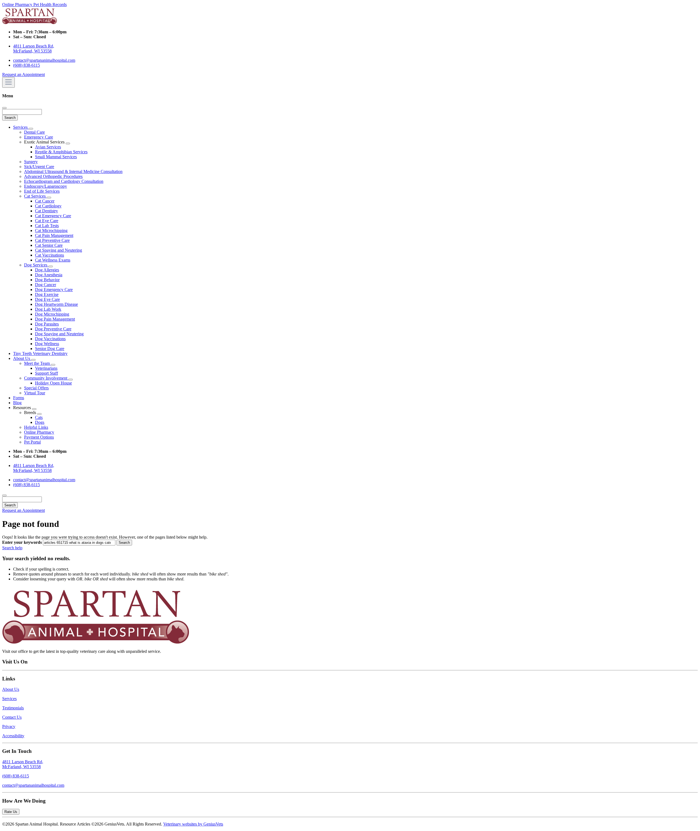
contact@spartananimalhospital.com (44, 60)
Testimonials (13, 708)
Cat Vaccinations (49, 255)
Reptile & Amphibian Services (61, 151)
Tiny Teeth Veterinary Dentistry (40, 353)
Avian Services (48, 147)
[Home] (29, 22)
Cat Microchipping (51, 230)
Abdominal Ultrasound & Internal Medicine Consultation (73, 171)
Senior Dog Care (49, 348)
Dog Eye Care (47, 299)
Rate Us (10, 812)
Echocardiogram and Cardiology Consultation (63, 181)
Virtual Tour (34, 392)
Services (21, 127)
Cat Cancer (44, 201)
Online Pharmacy (17, 4)
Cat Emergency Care (53, 215)
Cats (39, 417)
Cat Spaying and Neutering (58, 250)
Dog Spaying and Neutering (59, 333)
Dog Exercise (47, 294)
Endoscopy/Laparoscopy (45, 186)
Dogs (39, 422)
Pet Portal (32, 442)
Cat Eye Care (46, 220)
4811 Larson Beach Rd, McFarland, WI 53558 (33, 48)
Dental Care (34, 132)
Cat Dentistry (46, 211)
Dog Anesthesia (48, 274)
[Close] (4, 108)
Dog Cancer (45, 284)
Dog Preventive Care (53, 329)
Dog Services (36, 265)
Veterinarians (46, 368)
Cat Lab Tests (47, 225)
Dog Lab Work (48, 309)
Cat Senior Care (49, 245)
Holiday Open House (53, 383)
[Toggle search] (4, 495)
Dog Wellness (47, 343)
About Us (22, 358)
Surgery (31, 161)
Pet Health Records (50, 4)
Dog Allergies (47, 270)
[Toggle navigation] (8, 82)
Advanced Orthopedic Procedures (53, 176)
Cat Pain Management (54, 235)
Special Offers (36, 388)
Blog (17, 402)
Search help (12, 547)
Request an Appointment (23, 74)
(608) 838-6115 (26, 65)
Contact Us (12, 717)
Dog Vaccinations (50, 338)
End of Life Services (42, 191)
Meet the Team (37, 363)
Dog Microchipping (52, 314)
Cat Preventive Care (52, 240)
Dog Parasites (47, 324)
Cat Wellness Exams (52, 260)
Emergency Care (38, 137)
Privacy (8, 726)
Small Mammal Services (56, 156)
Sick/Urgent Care (39, 166)
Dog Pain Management (55, 319)
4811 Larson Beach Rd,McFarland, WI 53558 (22, 764)
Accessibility (13, 735)
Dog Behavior (47, 279)
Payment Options (39, 437)
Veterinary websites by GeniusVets (193, 824)
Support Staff (46, 373)
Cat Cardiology (48, 206)
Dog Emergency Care (54, 289)
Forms (18, 397)
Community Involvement (46, 378)
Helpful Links (36, 427)
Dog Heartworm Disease (56, 304)
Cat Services (35, 196)
